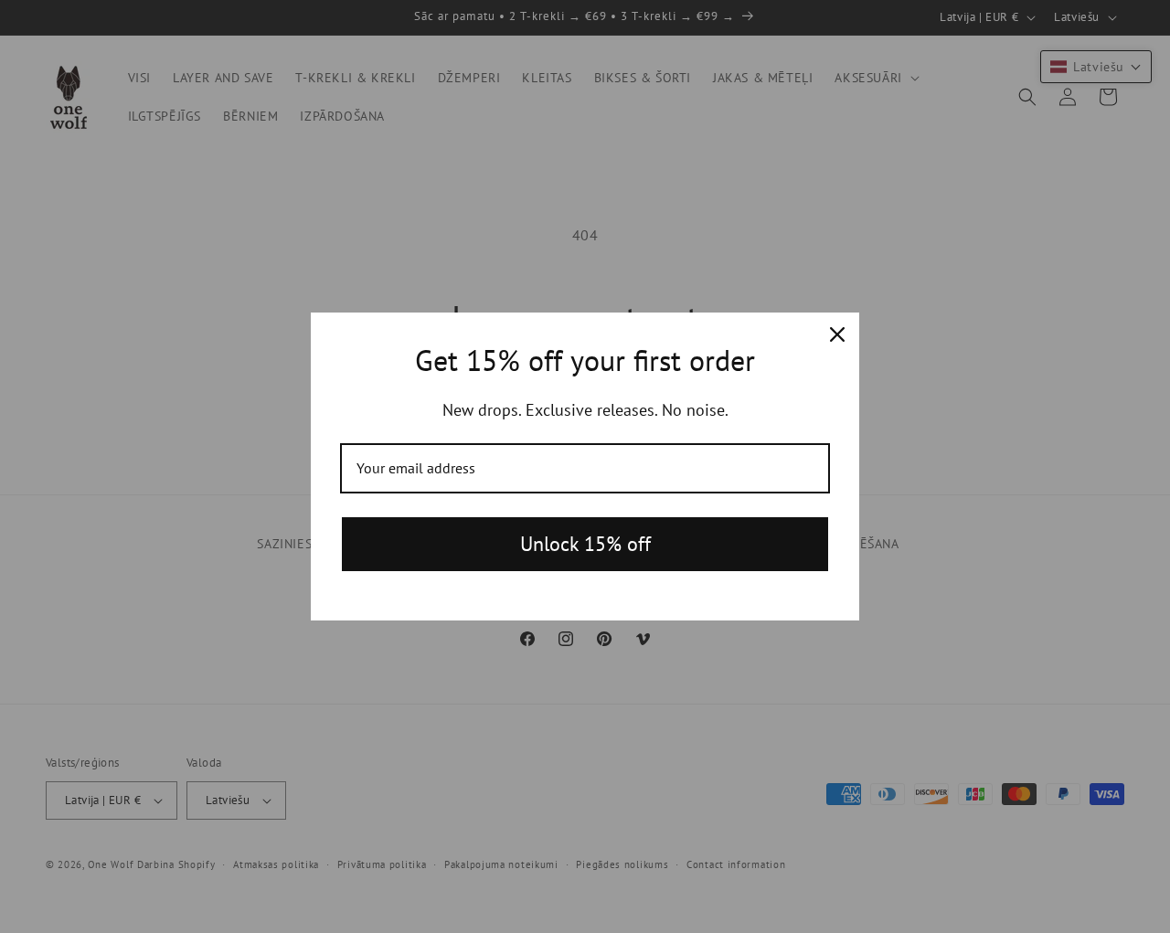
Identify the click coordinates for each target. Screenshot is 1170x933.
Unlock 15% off (585, 544)
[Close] (837, 334)
